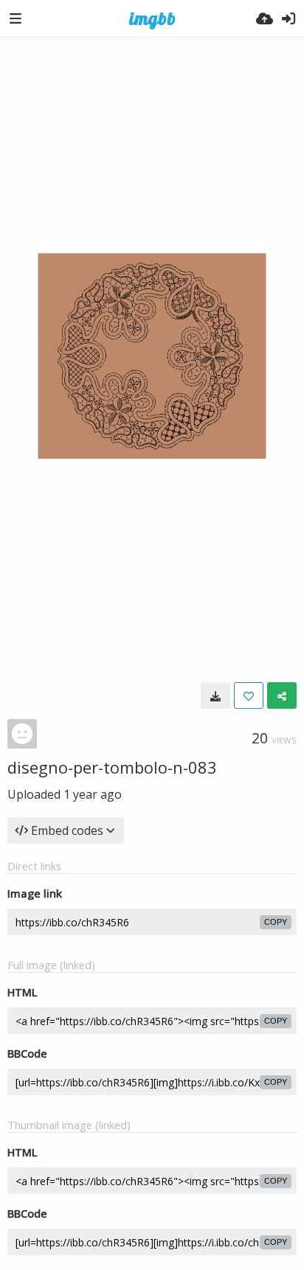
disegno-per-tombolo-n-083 (112, 767)
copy (275, 921)
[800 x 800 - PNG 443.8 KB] (215, 695)
